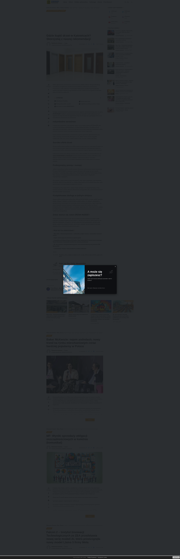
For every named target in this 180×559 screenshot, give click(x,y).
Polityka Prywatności (92, 557)
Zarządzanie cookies (102, 557)
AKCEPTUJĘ (176, 557)
